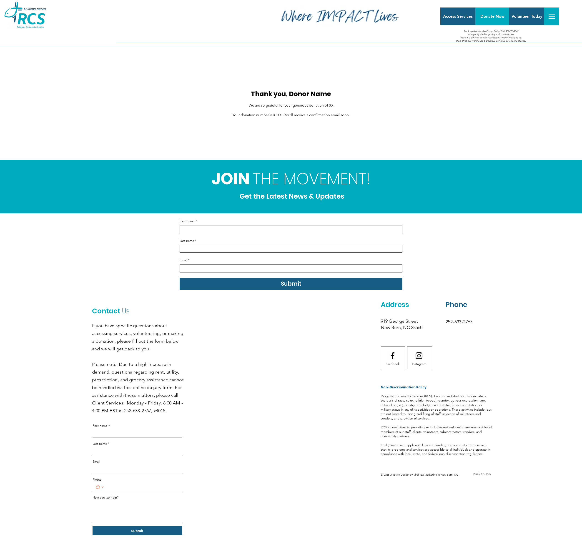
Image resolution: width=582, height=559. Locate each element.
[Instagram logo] (419, 355)
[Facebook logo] (392, 355)
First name (188, 221)
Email (184, 260)
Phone (97, 479)
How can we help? (105, 497)
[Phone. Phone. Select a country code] (99, 487)
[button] (552, 16)
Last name (188, 241)
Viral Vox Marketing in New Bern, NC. (436, 474)
